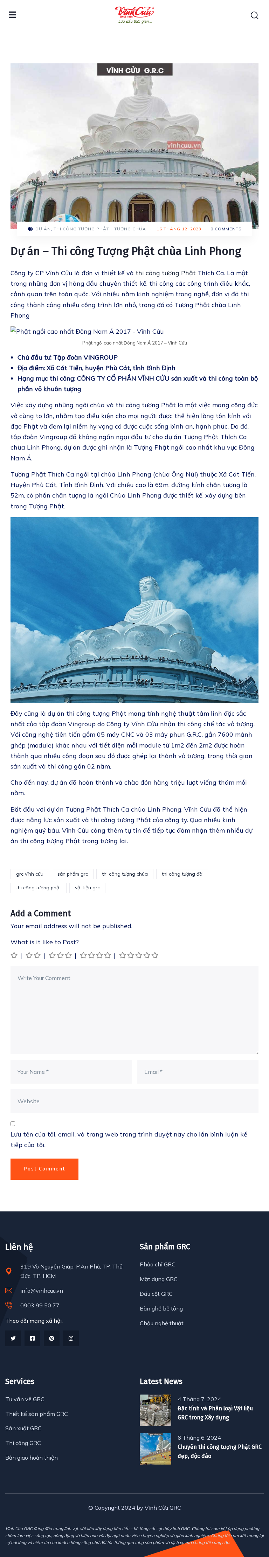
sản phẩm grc (72, 874)
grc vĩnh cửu (29, 874)
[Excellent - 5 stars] (139, 955)
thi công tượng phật (38, 887)
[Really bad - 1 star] (15, 955)
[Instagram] (71, 1338)
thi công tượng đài (183, 874)
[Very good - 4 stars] (96, 955)
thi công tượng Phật (166, 273)
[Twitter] (13, 1338)
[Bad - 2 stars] (34, 955)
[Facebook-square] (32, 1338)
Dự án (43, 228)
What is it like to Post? (45, 942)
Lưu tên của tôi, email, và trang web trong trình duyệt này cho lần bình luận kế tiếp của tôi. (129, 1139)
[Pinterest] (52, 1338)
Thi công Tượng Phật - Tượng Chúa (100, 228)
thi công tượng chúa (125, 874)
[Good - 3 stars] (61, 955)
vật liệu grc (87, 887)
